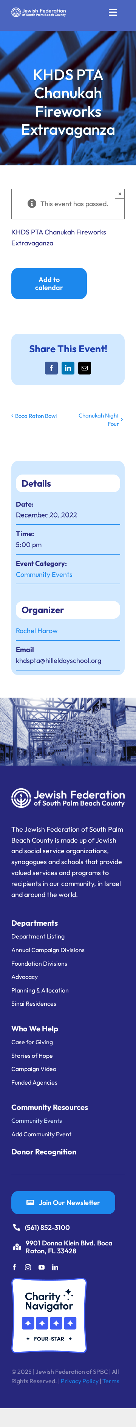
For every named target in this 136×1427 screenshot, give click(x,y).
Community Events (44, 574)
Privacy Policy (80, 1381)
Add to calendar (49, 283)
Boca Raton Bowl (36, 415)
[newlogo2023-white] (38, 10)
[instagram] (28, 1267)
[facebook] (14, 1267)
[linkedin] (55, 1267)
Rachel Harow (37, 630)
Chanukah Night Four (99, 419)
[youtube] (42, 1267)
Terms (110, 1381)
